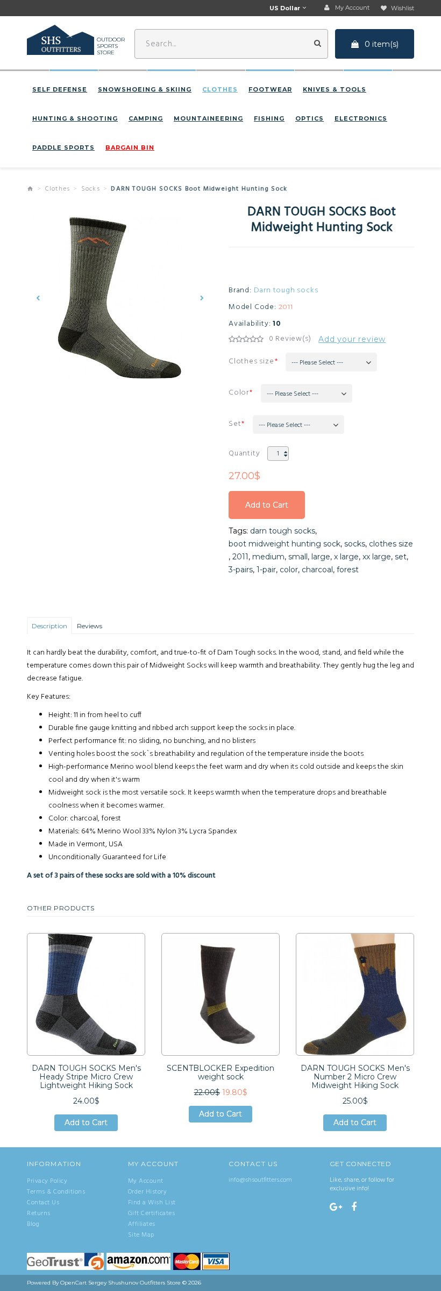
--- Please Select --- (317, 362)
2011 (240, 557)
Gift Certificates (151, 1213)
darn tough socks (282, 531)
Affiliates (141, 1224)
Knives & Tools (334, 89)
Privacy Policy (47, 1181)
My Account (145, 1181)
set (401, 557)
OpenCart (73, 1282)
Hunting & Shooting (75, 118)
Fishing (269, 118)
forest (348, 569)
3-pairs (241, 569)
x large (346, 557)
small (298, 557)
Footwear (270, 89)
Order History (147, 1192)
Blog (33, 1224)
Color (239, 393)
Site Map (141, 1235)
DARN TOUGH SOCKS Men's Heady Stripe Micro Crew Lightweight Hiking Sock (86, 1076)
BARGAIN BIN (129, 147)
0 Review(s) (290, 339)
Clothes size (251, 361)
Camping (146, 118)
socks (354, 544)
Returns (39, 1213)
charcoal (317, 569)
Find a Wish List (152, 1202)
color (289, 569)
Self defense (59, 89)
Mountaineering (208, 118)
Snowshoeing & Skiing (144, 89)
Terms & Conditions (56, 1192)
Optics (309, 118)
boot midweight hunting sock (284, 544)
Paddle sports (63, 147)
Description (49, 626)
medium (268, 557)
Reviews (89, 626)
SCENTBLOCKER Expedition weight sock (220, 1072)
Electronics (361, 118)
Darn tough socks (286, 290)
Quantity (244, 453)
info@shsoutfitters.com (260, 1180)
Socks (90, 189)
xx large (376, 557)
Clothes (220, 89)
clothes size (391, 544)
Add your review (352, 339)
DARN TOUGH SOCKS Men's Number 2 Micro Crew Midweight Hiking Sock (355, 1076)
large (320, 557)
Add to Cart (266, 509)
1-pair (266, 569)
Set (235, 424)
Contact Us (43, 1202)
